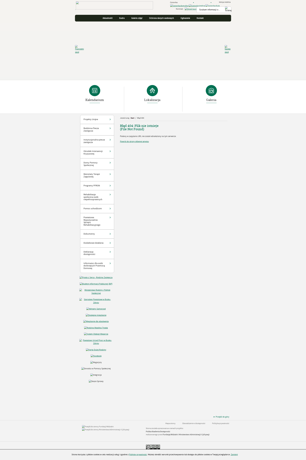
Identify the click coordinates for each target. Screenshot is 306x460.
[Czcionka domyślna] (179, 6)
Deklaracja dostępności (89, 253)
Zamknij (234, 454)
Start (132, 118)
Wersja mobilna (225, 2)
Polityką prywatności (138, 454)
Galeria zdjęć (136, 18)
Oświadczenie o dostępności (193, 423)
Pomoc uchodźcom (93, 208)
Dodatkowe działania (93, 243)
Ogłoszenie (185, 18)
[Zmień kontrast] (192, 9)
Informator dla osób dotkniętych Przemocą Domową (94, 266)
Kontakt (200, 18)
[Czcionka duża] (212, 6)
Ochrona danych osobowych (161, 18)
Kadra (122, 18)
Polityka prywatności (220, 423)
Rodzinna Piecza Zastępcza (91, 129)
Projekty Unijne (91, 119)
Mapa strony (170, 423)
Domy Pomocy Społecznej (91, 164)
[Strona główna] (114, 11)
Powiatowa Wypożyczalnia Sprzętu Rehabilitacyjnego (92, 221)
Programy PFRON (92, 185)
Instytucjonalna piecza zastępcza (94, 141)
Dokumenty (89, 233)
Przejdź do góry (222, 417)
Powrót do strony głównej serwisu (134, 141)
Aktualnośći (108, 18)
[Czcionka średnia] (197, 6)
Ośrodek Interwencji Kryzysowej (93, 152)
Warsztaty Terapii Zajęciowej (92, 175)
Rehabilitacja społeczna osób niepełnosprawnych (93, 197)
